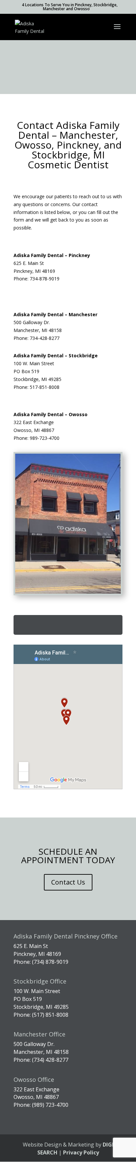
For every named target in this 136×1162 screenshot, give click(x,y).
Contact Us (68, 882)
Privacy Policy (81, 1152)
